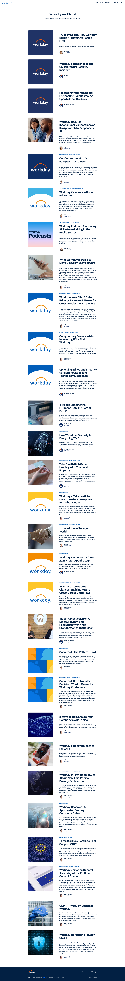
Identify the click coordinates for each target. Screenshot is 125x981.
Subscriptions (39, 977)
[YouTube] (92, 971)
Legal (29, 977)
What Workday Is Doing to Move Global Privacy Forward (77, 261)
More (114, 2)
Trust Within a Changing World (74, 530)
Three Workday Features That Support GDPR (77, 842)
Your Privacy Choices (50, 977)
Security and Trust (74, 31)
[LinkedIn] (85, 971)
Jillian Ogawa (67, 248)
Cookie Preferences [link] (60, 977)
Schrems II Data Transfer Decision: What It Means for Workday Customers (76, 684)
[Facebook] (88, 971)
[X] (82, 971)
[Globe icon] (121, 2)
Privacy (33, 977)
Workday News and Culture (74, 154)
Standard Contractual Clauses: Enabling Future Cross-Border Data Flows (74, 590)
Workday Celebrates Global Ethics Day (76, 194)
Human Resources (66, 222)
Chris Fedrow (67, 215)
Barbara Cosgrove (68, 286)
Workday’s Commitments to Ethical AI (76, 747)
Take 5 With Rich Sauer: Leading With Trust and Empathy (73, 467)
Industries (107, 2)
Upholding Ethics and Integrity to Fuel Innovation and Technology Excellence (78, 373)
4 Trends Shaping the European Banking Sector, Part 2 (75, 408)
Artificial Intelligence (64, 31)
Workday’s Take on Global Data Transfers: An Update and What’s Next (75, 499)
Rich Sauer (66, 181)
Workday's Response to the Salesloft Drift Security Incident (76, 67)
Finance (61, 837)
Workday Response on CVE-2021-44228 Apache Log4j (76, 559)
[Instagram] (95, 971)
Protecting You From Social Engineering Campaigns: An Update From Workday (76, 96)
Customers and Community (65, 293)
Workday (66, 75)
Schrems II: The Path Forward (77, 652)
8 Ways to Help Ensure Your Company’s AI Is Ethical (76, 718)
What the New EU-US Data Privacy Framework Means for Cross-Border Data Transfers (77, 300)
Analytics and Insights (64, 713)
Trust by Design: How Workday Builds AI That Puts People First (78, 38)
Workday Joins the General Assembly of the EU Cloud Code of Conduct (76, 873)
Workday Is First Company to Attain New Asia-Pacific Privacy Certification (77, 778)
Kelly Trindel (66, 51)
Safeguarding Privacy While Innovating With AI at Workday (76, 339)
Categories (98, 2)
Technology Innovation (74, 256)
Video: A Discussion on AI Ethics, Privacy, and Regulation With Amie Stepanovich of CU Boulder (76, 623)
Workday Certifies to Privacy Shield (77, 936)
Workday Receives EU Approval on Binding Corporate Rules (72, 810)
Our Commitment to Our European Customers (74, 160)
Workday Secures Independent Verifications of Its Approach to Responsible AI (77, 126)
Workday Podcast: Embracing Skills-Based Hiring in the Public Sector (77, 229)
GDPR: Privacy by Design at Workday (76, 907)
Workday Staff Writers (69, 104)
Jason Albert (67, 666)
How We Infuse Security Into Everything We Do (76, 436)
